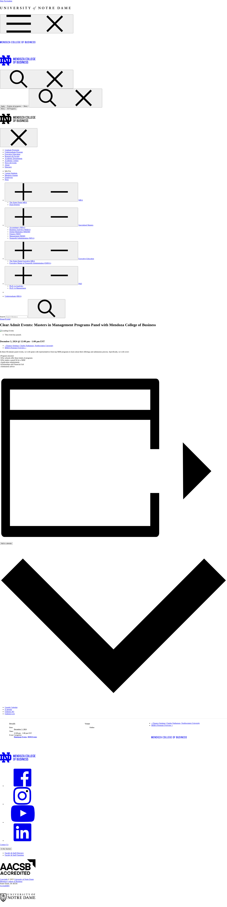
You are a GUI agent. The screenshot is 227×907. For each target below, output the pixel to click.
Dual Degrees (14, 205)
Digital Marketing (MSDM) (19, 232)
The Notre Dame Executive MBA (22, 261)
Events (7, 319)
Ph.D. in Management (17, 288)
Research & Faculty (12, 156)
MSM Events (32, 737)
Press (7, 180)
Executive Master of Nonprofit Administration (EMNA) (30, 263)
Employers (9, 177)
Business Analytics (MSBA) (20, 230)
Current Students (11, 173)
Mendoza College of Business (11, 881)
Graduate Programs (12, 150)
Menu (3, 109)
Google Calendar (11, 707)
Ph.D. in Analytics (16, 286)
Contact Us (4, 845)
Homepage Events (20, 737)
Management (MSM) (17, 236)
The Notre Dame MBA (18, 202)
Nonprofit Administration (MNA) (21, 238)
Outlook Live (10, 714)
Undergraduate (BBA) (13, 296)
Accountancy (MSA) (17, 227)
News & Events (11, 163)
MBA (81, 200)
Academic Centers (11, 161)
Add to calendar (6, 543)
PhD (80, 284)
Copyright (4, 879)
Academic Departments (13, 159)
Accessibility (5, 886)
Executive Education (12, 154)
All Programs (11, 109)
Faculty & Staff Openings (14, 855)
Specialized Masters (86, 225)
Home (2, 319)
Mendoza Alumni (11, 175)
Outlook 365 (9, 712)
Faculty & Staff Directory (14, 853)
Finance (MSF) (15, 234)
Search (2, 317)
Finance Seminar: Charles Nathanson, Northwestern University (29, 346)
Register (3, 371)
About (7, 165)
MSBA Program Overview (15, 348)
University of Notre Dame (24, 879)
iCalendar (8, 709)
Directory (8, 167)
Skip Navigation (6, 1)
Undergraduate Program (14, 152)
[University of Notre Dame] (35, 13)
